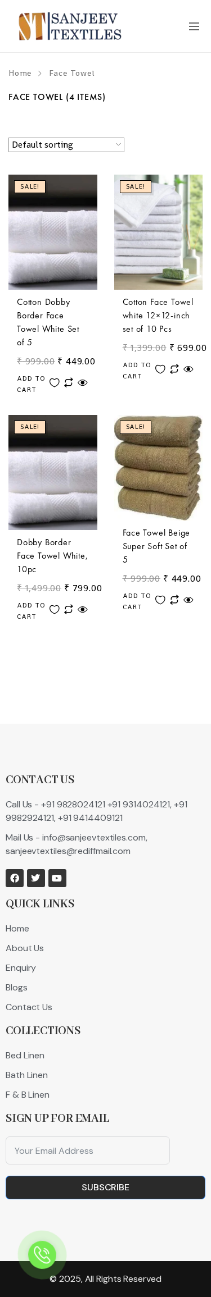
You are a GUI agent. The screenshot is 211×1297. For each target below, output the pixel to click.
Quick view (82, 382)
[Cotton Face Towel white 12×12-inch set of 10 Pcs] (158, 232)
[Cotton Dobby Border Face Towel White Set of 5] (52, 232)
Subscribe (105, 1187)
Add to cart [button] (31, 384)
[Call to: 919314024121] (42, 1255)
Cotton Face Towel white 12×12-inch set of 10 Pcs (158, 315)
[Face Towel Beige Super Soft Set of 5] (158, 467)
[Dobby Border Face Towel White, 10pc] (52, 472)
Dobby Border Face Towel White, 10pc (52, 555)
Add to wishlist (54, 382)
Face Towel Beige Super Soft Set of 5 (157, 546)
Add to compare (68, 382)
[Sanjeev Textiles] (70, 26)
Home (20, 73)
